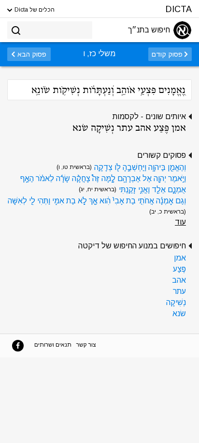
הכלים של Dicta (34, 9)
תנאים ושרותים (52, 344)
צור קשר (86, 344)
